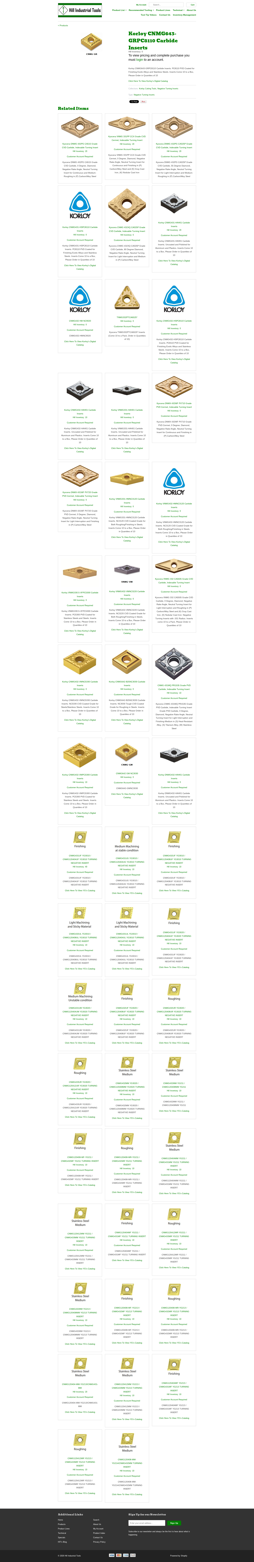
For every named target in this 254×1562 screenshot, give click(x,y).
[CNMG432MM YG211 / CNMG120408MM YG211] (174, 1068)
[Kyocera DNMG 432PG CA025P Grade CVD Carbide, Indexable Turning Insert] (174, 129)
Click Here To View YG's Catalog (80, 890)
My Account (141, 5)
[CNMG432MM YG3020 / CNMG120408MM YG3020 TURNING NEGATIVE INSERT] (127, 1068)
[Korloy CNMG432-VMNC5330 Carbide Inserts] (80, 664)
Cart (192, 5)
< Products (63, 25)
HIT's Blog (62, 1542)
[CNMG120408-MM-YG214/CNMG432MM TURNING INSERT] (127, 1445)
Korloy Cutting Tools (147, 88)
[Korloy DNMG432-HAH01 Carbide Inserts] (174, 757)
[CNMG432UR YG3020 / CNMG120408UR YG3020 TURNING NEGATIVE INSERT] (174, 994)
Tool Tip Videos (149, 15)
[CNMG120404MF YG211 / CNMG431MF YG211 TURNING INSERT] (127, 1219)
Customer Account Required (80, 156)
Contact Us (164, 15)
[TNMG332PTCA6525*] (127, 299)
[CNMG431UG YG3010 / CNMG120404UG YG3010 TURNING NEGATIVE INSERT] (127, 843)
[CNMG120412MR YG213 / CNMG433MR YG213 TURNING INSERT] (80, 1444)
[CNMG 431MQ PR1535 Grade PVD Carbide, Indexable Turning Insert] (174, 666)
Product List (119, 10)
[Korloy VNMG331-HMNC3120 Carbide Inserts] (127, 481)
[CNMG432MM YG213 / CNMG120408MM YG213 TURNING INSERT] (80, 1294)
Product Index (99, 1533)
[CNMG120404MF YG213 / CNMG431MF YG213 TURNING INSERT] (174, 1369)
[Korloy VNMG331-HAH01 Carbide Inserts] (127, 392)
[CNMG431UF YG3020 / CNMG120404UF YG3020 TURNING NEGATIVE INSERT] (174, 918)
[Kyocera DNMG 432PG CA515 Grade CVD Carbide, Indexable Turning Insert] (80, 129)
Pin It (143, 101)
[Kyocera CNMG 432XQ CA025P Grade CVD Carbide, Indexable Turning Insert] (127, 207)
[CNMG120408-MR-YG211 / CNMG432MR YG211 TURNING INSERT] (127, 1143)
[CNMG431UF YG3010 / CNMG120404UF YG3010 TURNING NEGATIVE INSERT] (80, 842)
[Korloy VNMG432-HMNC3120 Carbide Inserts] (174, 483)
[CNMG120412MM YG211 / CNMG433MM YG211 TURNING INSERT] (80, 1219)
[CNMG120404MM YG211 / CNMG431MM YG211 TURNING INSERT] (174, 1144)
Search (96, 1520)
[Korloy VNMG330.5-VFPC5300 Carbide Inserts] (80, 575)
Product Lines (163, 10)
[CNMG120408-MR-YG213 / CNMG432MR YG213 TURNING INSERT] (174, 1294)
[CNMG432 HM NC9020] (80, 300)
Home (60, 1520)
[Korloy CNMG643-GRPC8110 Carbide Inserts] (92, 43)
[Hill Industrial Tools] (80, 10)
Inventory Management (184, 15)
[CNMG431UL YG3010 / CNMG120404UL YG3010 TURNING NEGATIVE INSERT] (127, 919)
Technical (178, 10)
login (139, 59)
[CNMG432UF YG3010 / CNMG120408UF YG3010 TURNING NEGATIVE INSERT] (174, 842)
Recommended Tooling (141, 10)
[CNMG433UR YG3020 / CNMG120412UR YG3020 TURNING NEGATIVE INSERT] (80, 1068)
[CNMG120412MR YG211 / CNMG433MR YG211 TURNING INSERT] (174, 1219)
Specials (61, 1537)
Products (62, 1524)
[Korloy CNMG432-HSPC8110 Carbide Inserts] (174, 300)
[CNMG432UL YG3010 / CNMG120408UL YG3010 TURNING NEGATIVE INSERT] (80, 919)
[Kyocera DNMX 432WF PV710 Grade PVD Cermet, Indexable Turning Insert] (174, 389)
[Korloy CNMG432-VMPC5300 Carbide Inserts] (80, 757)
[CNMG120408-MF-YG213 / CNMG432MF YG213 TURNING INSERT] (127, 1294)
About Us (191, 10)
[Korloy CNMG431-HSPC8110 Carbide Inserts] (80, 207)
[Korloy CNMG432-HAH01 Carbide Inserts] (80, 392)
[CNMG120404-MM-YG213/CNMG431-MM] (80, 1369)
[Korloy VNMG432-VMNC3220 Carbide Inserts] (127, 574)
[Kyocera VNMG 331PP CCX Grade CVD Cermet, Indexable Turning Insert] (127, 125)
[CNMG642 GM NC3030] (127, 756)
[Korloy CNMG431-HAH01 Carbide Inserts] (174, 205)
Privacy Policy (99, 1542)
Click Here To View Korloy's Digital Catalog (148, 81)
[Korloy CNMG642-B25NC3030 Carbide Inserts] (127, 664)
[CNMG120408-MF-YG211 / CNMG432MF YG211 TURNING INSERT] (80, 1143)
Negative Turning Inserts (167, 88)
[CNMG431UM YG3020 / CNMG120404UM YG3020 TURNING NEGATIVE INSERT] (80, 994)
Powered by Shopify (178, 1556)
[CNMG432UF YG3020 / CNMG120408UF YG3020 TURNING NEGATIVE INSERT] (127, 994)
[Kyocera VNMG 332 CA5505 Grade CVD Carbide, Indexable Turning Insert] (174, 568)
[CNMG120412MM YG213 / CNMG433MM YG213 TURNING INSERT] (127, 1369)
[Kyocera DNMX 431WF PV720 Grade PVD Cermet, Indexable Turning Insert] (80, 478)
